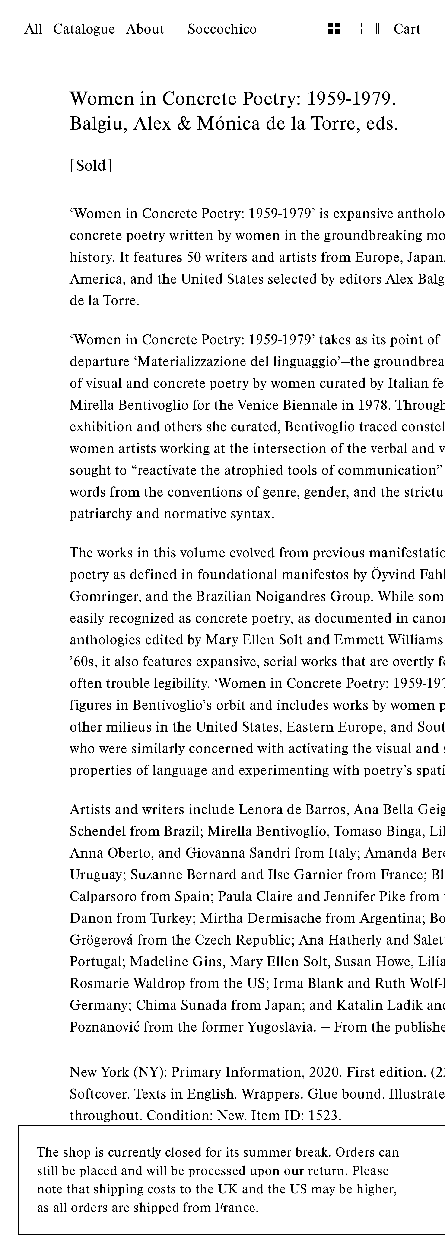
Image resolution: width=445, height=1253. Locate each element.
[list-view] (356, 28)
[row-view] (377, 28)
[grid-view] (334, 28)
